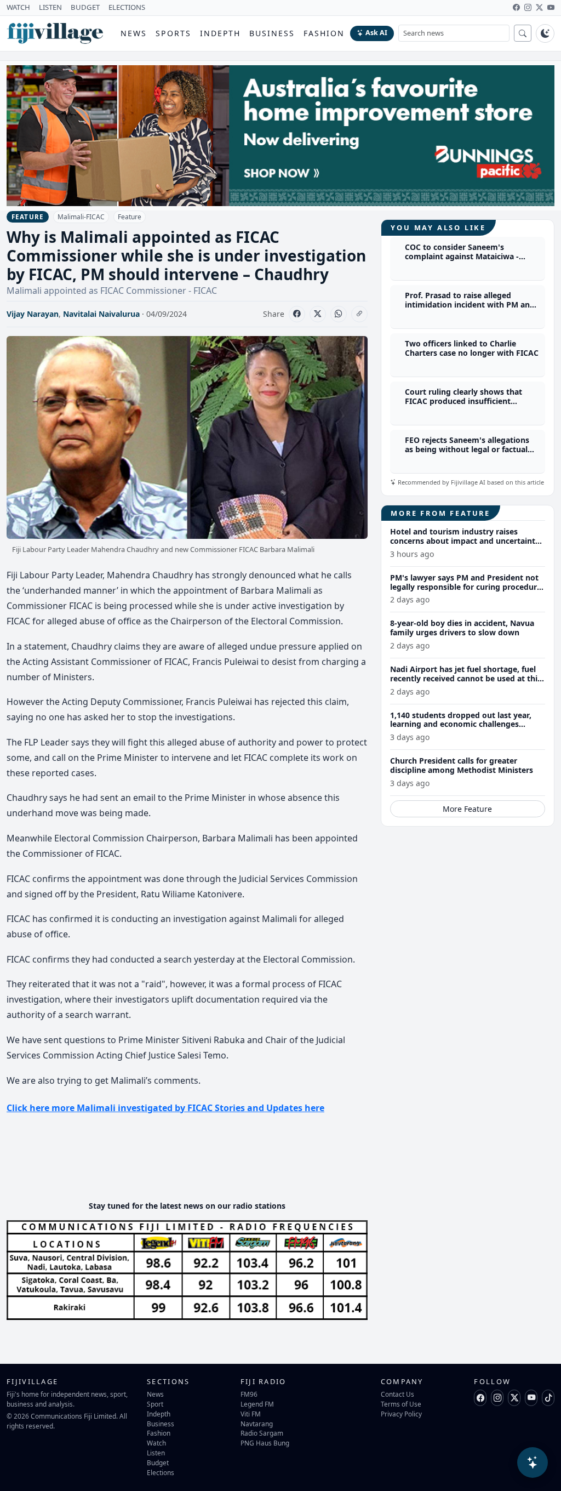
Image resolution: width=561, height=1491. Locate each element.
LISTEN (50, 7)
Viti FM (251, 1413)
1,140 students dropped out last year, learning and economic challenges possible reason (460, 724)
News (134, 33)
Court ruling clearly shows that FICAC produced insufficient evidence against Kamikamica (463, 401)
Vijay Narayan (33, 314)
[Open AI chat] (532, 1462)
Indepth (220, 33)
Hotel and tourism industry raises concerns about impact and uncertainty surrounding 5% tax (465, 540)
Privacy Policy (401, 1413)
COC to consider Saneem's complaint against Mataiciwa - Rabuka (462, 256)
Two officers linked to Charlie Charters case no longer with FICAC (472, 348)
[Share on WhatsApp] (338, 314)
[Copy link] (359, 314)
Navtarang (257, 1423)
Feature (129, 216)
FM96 (249, 1394)
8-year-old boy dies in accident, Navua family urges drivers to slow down (462, 628)
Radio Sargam (262, 1433)
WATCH (18, 7)
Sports (173, 33)
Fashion (324, 33)
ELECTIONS (126, 7)
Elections (160, 1472)
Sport (155, 1403)
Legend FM (257, 1403)
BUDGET (85, 7)
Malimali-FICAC (81, 216)
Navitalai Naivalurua (101, 314)
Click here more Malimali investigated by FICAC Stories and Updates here (165, 1108)
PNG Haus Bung (265, 1442)
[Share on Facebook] (297, 314)
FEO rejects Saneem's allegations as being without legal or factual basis (467, 449)
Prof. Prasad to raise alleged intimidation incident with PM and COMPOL (470, 304)
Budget (158, 1462)
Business (272, 33)
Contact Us (397, 1394)
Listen (156, 1452)
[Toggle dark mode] (545, 33)
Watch (156, 1442)
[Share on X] (318, 314)
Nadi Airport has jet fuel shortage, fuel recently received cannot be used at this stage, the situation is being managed (465, 678)
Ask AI (376, 32)
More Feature (467, 809)
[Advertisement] (206, 1158)
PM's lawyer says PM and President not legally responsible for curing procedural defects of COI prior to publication (466, 586)
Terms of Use (401, 1403)
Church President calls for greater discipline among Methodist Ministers (461, 765)
